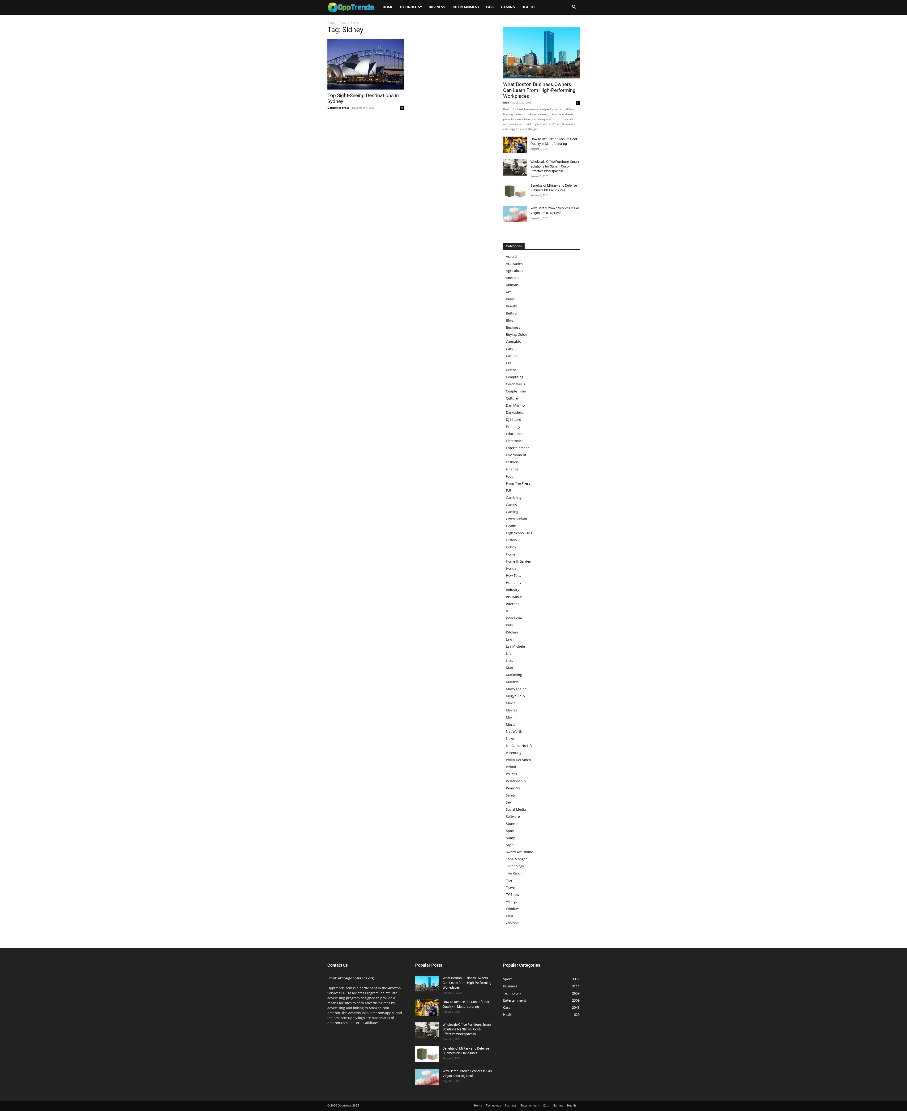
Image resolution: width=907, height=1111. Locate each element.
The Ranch (514, 873)
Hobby (511, 547)
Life (509, 653)
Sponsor (512, 823)
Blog (509, 320)
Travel (511, 887)
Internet (512, 604)
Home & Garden (518, 561)
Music (510, 724)
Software (513, 816)
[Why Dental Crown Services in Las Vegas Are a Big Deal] (515, 214)
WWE (510, 915)
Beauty (511, 306)
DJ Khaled (513, 419)
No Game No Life (519, 745)
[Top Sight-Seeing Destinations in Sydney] (365, 64)
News (510, 738)
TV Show (512, 894)
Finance (512, 469)
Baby (510, 299)
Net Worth (514, 731)
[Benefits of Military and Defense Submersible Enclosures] (515, 191)
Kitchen (512, 632)
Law (509, 639)
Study (510, 837)
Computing (514, 377)
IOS (508, 611)
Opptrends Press (338, 107)
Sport (510, 830)
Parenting (513, 752)
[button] (574, 7)
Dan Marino (515, 405)
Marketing (514, 674)
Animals (512, 285)
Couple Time (516, 391)
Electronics (514, 441)
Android (512, 278)
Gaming (508, 7)
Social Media (516, 809)
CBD (509, 363)
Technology (410, 7)
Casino (511, 355)
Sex (508, 802)
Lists (509, 660)
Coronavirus (515, 384)
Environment (516, 455)
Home (388, 7)
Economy (513, 426)
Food (509, 476)
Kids (509, 625)
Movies (511, 710)
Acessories (514, 263)
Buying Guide (516, 334)
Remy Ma (513, 788)
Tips (509, 880)
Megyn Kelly (515, 696)
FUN (509, 490)
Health (528, 7)
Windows (513, 908)
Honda (511, 568)
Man (509, 667)
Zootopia (513, 923)
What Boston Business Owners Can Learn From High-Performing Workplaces (539, 90)
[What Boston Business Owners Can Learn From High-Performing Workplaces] (541, 52)
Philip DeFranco (518, 760)
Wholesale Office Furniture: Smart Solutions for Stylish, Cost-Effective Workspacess (555, 166)
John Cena (514, 618)
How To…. (513, 575)
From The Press (518, 483)
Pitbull (511, 767)
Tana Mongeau (518, 859)
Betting (511, 313)
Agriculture (515, 270)
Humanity (513, 582)
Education (514, 433)
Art (508, 292)
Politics (511, 774)
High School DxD (519, 533)
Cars (490, 7)
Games (511, 504)
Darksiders (514, 412)
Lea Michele (515, 646)
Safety (511, 795)
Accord (511, 256)
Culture (512, 398)
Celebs (511, 370)
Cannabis (513, 341)
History (511, 540)
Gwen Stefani (516, 519)
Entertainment (465, 7)
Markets (512, 682)
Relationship (516, 781)
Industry (512, 589)
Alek (506, 102)
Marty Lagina (516, 689)
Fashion (512, 462)
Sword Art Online (519, 852)
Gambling (513, 497)
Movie (510, 703)
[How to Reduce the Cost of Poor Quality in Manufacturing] (515, 145)
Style (509, 845)
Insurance (514, 596)
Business (437, 7)
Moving (512, 717)
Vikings (511, 901)
